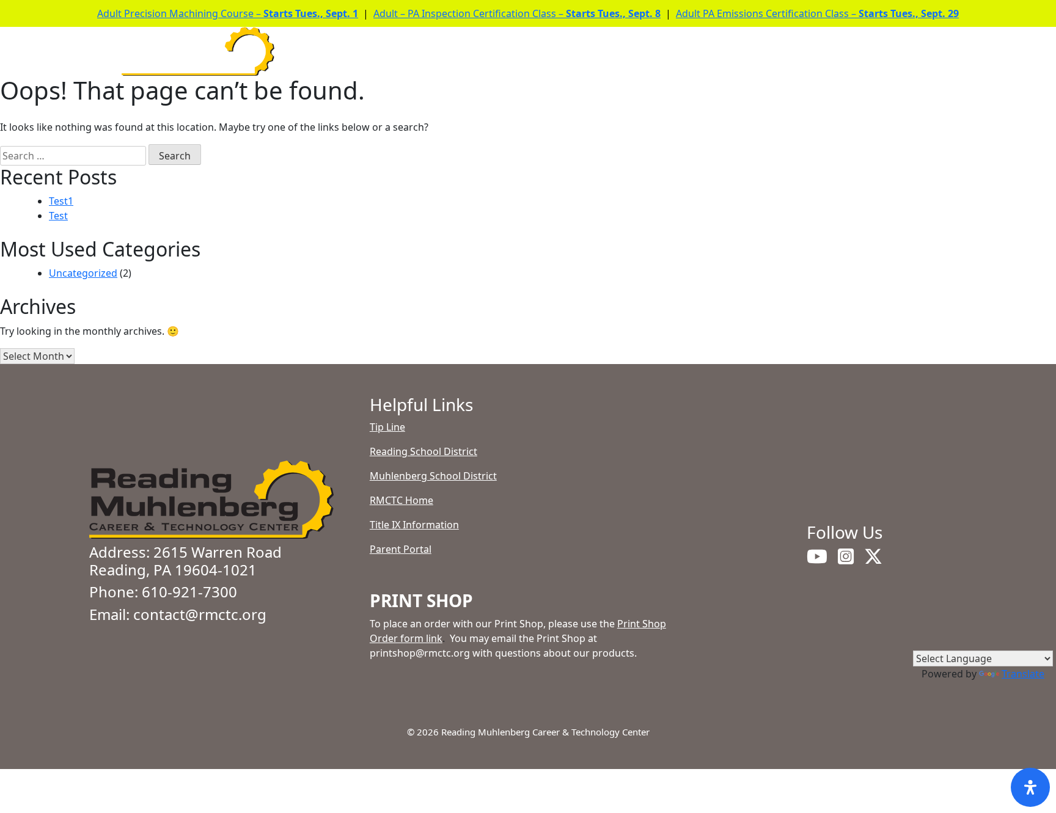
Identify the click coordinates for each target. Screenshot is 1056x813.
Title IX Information (414, 524)
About (487, 51)
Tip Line (387, 427)
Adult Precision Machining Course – (227, 13)
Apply (650, 51)
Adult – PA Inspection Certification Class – (517, 13)
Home (426, 51)
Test (58, 215)
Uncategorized (83, 273)
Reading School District (423, 451)
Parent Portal (400, 549)
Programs (570, 51)
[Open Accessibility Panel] (1030, 787)
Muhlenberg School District (433, 476)
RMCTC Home (401, 500)
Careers (888, 51)
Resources (724, 51)
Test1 (61, 201)
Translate (1023, 673)
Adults (810, 51)
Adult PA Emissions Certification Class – (817, 13)
